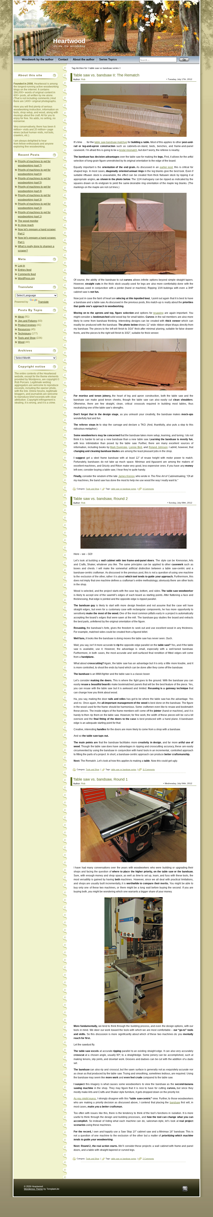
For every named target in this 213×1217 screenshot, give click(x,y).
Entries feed (24, 269)
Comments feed (27, 274)
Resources (24, 329)
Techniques (24, 333)
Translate (43, 301)
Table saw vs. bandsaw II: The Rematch (106, 75)
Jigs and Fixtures (27, 320)
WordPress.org (26, 278)
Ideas (21, 316)
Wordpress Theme (33, 1189)
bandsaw (175, 1102)
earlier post (166, 167)
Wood (21, 342)
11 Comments (149, 770)
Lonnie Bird (135, 447)
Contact (63, 59)
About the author (83, 59)
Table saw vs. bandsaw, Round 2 (100, 499)
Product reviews (27, 325)
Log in (21, 265)
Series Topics (108, 59)
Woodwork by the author (37, 59)
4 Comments (148, 489)
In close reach (26, 225)
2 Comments (148, 1159)
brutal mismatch (128, 150)
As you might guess (85, 1098)
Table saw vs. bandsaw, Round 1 (100, 779)
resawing (158, 312)
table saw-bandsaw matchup (110, 142)
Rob (83, 79)
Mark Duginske (118, 447)
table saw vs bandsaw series (123, 489)
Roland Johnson (158, 447)
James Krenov (126, 476)
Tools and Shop (27, 337)
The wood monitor (28, 220)
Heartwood (69, 40)
